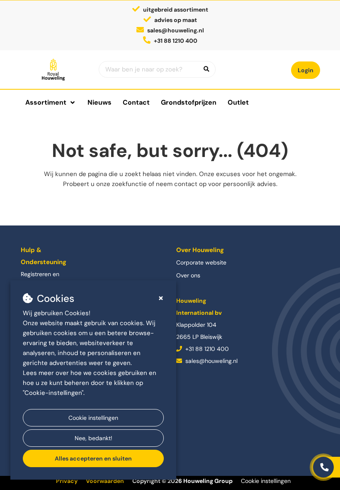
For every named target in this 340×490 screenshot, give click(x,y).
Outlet (238, 102)
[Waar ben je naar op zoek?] (206, 69)
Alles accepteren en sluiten (93, 458)
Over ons (188, 275)
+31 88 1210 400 (206, 349)
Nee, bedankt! (93, 438)
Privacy (67, 481)
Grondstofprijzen (188, 102)
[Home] (53, 70)
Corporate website (201, 262)
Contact (136, 102)
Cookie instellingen (93, 417)
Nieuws (99, 102)
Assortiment (45, 102)
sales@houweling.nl (175, 30)
